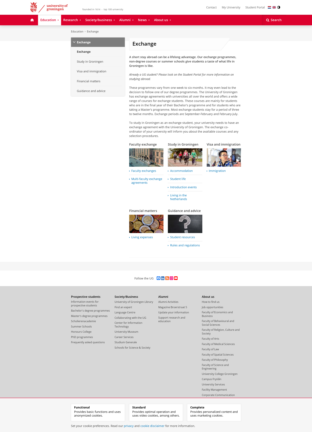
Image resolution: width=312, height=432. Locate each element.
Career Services (124, 337)
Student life (178, 179)
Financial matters (143, 211)
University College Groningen (220, 374)
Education (77, 31)
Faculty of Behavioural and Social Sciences (218, 323)
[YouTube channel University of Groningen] (176, 278)
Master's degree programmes (89, 316)
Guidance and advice (184, 211)
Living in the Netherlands (178, 197)
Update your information (173, 312)
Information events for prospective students (85, 303)
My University (231, 7)
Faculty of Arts (210, 338)
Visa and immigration (223, 144)
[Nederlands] (269, 7)
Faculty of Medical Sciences (218, 344)
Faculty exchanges (143, 171)
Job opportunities (212, 307)
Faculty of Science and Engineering (215, 366)
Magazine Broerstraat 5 (172, 307)
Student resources (182, 237)
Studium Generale (126, 342)
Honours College (81, 331)
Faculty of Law (210, 349)
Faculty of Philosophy (215, 360)
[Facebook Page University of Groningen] (158, 278)
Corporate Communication (218, 395)
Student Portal (255, 7)
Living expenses (142, 237)
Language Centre (125, 312)
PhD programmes (82, 337)
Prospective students (85, 297)
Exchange (93, 31)
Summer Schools (81, 326)
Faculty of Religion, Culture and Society (221, 331)
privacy (129, 426)
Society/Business (126, 297)
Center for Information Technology (128, 324)
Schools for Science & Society (132, 347)
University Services (213, 384)
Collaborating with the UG (130, 318)
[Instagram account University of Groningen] (171, 278)
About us (208, 297)
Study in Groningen (183, 144)
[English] (274, 7)
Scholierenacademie (83, 321)
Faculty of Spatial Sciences (218, 354)
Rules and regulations (185, 245)
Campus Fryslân (211, 379)
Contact (211, 7)
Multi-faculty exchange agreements (146, 180)
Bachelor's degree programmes (90, 310)
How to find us (211, 302)
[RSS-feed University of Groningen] (167, 278)
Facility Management (214, 389)
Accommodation (181, 171)
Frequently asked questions (88, 342)
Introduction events (183, 187)
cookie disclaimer (152, 426)
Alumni (163, 297)
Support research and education (171, 319)
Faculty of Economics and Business (217, 314)
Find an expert (123, 307)
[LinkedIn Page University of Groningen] (162, 278)
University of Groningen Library (134, 302)
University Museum (126, 331)
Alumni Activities (168, 302)
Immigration (217, 171)
